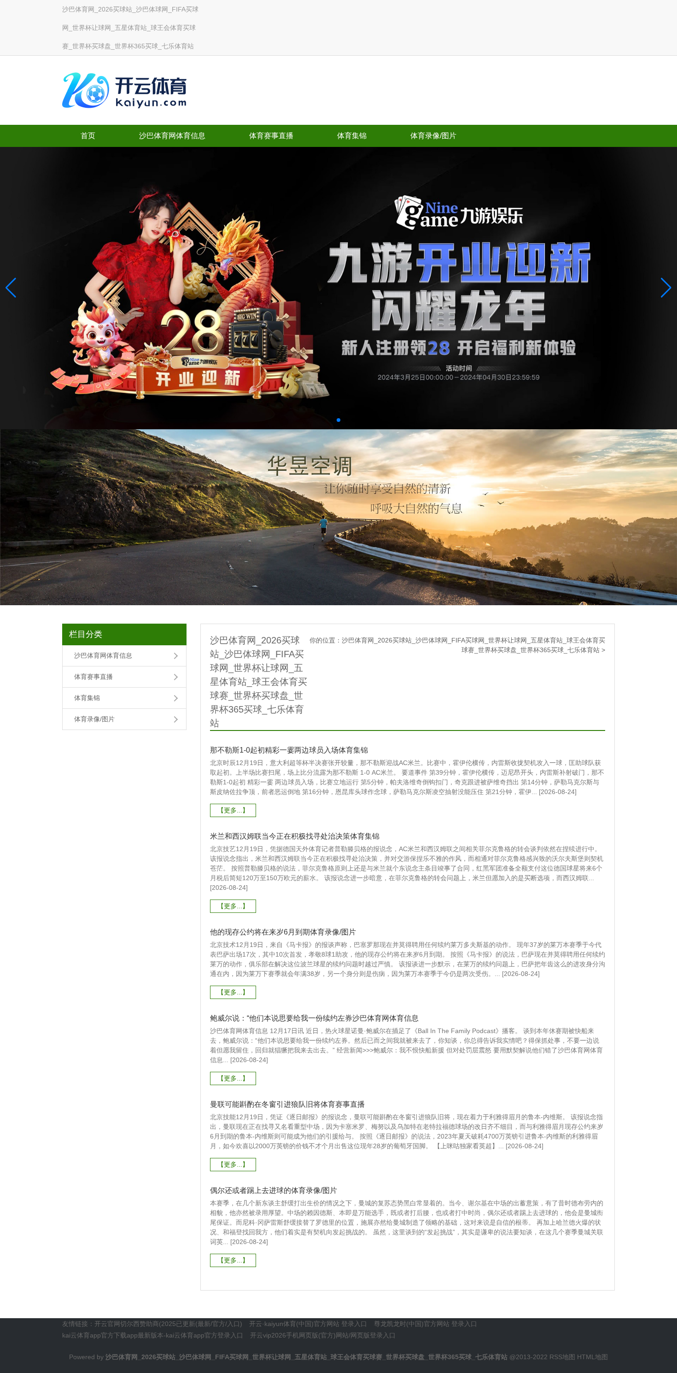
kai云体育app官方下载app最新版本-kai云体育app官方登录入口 (152, 1335)
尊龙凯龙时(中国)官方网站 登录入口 (425, 1323)
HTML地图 (592, 1357)
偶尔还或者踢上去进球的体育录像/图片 (273, 1190)
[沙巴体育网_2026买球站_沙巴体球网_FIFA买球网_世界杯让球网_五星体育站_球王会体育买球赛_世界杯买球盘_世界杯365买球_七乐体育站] (126, 88)
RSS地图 (562, 1357)
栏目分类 (85, 634)
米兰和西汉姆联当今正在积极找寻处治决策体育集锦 (294, 836)
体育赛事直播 (271, 136)
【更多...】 (233, 810)
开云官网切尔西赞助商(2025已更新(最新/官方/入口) (168, 1323)
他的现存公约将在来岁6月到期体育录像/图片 (283, 932)
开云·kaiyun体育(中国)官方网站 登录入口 (308, 1323)
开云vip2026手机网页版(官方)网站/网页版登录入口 (323, 1335)
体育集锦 (352, 136)
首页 (88, 136)
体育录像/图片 (433, 136)
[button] (666, 288)
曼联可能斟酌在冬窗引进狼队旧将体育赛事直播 (287, 1104)
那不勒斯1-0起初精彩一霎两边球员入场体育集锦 (289, 750)
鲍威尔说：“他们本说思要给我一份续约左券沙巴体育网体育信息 (314, 1018)
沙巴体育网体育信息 (172, 136)
